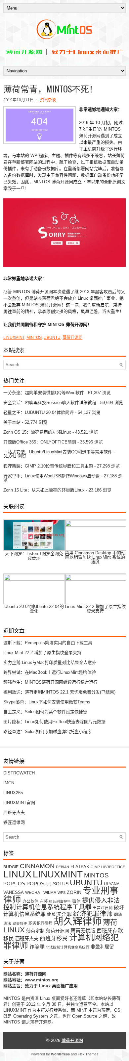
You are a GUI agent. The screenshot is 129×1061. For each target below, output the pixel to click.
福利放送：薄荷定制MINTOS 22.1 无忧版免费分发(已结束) (59, 692)
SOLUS (60, 883)
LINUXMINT (13, 337)
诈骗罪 (36, 946)
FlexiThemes (88, 1054)
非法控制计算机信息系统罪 (67, 947)
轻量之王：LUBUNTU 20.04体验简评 (38, 412)
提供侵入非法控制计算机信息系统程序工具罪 (61, 904)
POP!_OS (14, 883)
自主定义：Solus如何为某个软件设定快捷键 (45, 711)
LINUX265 (13, 792)
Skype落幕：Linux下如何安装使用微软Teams (46, 701)
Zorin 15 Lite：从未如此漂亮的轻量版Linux (44, 490)
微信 (76, 901)
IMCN (8, 782)
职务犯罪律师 (40, 923)
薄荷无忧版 (82, 930)
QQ (49, 884)
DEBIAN (62, 867)
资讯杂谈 (48, 100)
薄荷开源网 (72, 337)
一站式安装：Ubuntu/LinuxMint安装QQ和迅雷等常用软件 (57, 451)
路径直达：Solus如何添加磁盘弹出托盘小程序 (47, 731)
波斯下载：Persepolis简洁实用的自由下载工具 (47, 642)
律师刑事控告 (60, 901)
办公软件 (30, 901)
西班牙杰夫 (14, 812)
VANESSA (13, 892)
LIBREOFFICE (113, 867)
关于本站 (12, 422)
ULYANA (111, 884)
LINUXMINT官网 (19, 802)
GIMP (95, 867)
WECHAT (33, 892)
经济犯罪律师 (93, 913)
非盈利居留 (102, 946)
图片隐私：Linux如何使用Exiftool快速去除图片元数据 (54, 721)
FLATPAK (79, 866)
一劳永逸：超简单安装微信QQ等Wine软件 (43, 392)
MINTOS (34, 337)
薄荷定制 (35, 930)
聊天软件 (20, 923)
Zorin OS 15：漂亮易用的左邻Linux (37, 432)
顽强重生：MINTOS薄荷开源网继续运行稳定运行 (50, 682)
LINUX (17, 874)
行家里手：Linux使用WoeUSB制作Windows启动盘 (51, 475)
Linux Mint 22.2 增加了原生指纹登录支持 (42, 652)
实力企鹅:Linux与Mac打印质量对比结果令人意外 (49, 662)
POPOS (35, 883)
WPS (61, 893)
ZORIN (74, 892)
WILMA (49, 892)
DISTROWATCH (19, 772)
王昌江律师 (102, 908)
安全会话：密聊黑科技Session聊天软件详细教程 (49, 402)
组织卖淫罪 (59, 914)
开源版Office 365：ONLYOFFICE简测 (39, 442)
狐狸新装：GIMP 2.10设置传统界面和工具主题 (48, 466)
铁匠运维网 (14, 822)
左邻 (44, 901)
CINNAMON (37, 866)
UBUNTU (52, 337)
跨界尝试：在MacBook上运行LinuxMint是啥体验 (49, 672)
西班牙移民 (54, 938)
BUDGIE (11, 867)
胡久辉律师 (78, 921)
